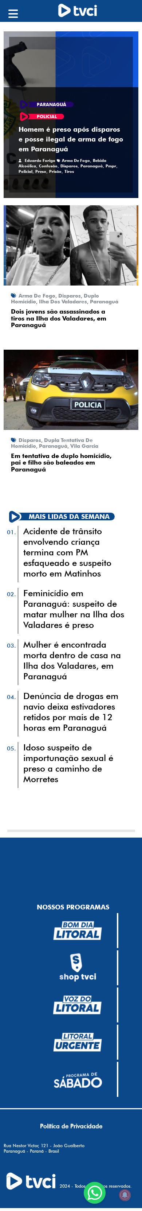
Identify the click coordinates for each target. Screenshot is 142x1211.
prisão (55, 171)
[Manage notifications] (125, 1195)
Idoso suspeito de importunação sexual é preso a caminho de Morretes (68, 763)
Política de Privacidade (71, 1126)
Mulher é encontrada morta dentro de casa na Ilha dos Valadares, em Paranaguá (72, 660)
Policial (25, 171)
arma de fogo (76, 160)
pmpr (111, 166)
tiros (69, 171)
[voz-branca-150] (77, 1005)
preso (40, 171)
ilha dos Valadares (63, 301)
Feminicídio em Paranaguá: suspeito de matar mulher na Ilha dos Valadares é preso (73, 609)
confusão (48, 166)
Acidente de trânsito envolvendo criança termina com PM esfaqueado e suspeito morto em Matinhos (67, 552)
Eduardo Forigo (40, 160)
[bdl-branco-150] (77, 931)
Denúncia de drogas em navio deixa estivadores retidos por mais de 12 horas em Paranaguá (70, 712)
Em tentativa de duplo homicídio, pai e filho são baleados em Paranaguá (61, 463)
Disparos (69, 166)
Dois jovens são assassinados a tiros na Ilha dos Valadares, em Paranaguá (58, 318)
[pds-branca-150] (77, 1079)
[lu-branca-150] (77, 1042)
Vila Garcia (84, 446)
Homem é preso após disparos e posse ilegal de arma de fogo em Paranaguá (71, 139)
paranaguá (91, 166)
